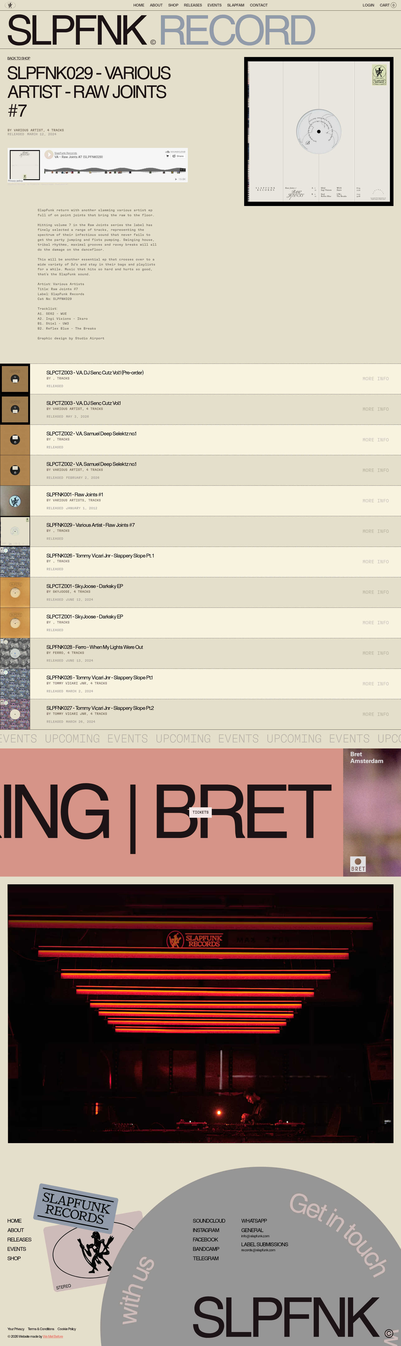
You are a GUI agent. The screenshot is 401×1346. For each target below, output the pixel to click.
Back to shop (19, 58)
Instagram (206, 1230)
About (156, 5)
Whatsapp (254, 1221)
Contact (259, 5)
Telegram (206, 1258)
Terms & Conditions (41, 1329)
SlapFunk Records (16, 184)
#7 (76, 289)
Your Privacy (16, 1329)
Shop (173, 5)
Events (215, 5)
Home (138, 5)
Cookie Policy (67, 1329)
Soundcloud (209, 1221)
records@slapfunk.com (258, 1250)
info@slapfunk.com (255, 1236)
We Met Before (53, 1336)
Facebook (205, 1240)
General (252, 1230)
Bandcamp (206, 1249)
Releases (193, 5)
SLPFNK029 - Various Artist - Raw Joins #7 (47, 184)
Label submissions (264, 1244)
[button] (235, 5)
